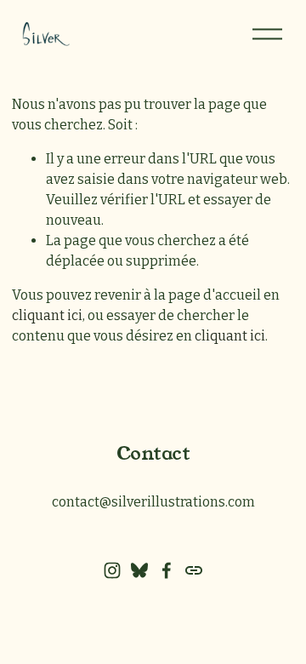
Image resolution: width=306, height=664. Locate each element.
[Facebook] (166, 570)
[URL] (193, 570)
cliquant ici (47, 315)
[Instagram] (112, 570)
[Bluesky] (139, 570)
